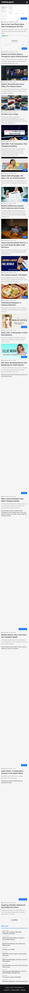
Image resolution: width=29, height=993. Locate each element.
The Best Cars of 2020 (9, 114)
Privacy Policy (15, 990)
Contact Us (7, 990)
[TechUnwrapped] (7, 2)
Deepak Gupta (5, 22)
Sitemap (23, 990)
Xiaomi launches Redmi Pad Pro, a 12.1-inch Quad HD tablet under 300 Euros (14, 245)
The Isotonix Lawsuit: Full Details (14, 275)
